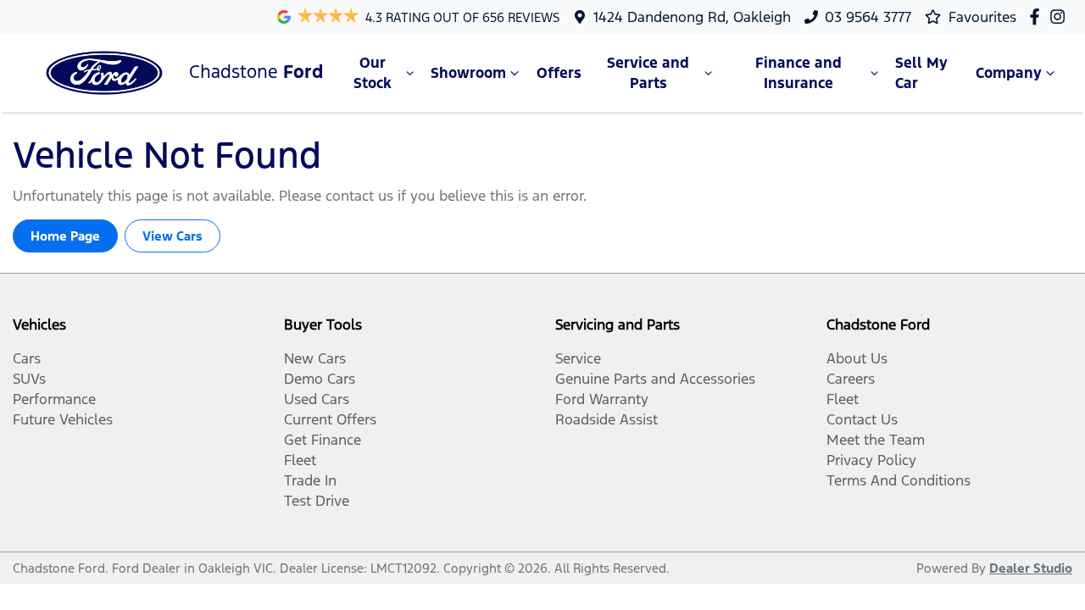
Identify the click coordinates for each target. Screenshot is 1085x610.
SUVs (29, 378)
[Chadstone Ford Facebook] (1038, 16)
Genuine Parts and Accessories (655, 378)
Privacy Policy (871, 460)
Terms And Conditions (898, 480)
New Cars (315, 358)
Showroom (468, 73)
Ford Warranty (601, 399)
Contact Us (862, 419)
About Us (856, 358)
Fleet (300, 460)
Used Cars (316, 399)
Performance (54, 399)
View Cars (172, 236)
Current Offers (330, 419)
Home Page (65, 236)
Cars (27, 358)
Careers (850, 378)
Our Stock (372, 72)
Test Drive (316, 500)
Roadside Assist (606, 419)
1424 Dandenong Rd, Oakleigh (692, 17)
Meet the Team (875, 439)
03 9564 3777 (868, 17)
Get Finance (322, 439)
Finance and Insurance (798, 72)
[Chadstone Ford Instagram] (1060, 16)
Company (1009, 73)
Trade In (310, 480)
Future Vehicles (63, 419)
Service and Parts (648, 72)
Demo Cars (319, 378)
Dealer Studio (1030, 568)
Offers (559, 73)
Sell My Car (921, 72)
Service (578, 358)
